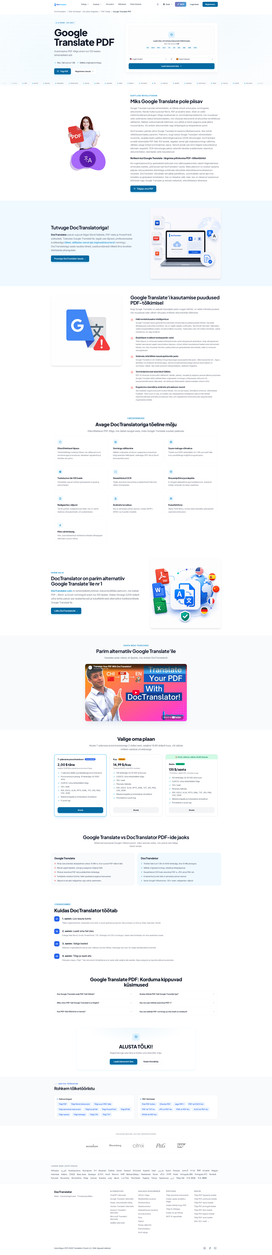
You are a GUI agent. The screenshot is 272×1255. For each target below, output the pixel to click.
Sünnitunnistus (144, 1202)
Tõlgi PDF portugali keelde (205, 1206)
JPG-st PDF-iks (165, 1109)
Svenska (102, 1178)
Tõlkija (84, 4)
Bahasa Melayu (132, 1174)
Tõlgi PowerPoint (109, 1109)
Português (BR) (186, 1174)
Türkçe (154, 1178)
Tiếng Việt (180, 1178)
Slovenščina (76, 1178)
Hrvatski (206, 1170)
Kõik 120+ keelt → (201, 1221)
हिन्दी (198, 1170)
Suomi (168, 1170)
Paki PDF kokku (148, 1104)
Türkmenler (135, 1178)
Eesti (154, 1170)
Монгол (115, 1174)
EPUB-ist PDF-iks (149, 1114)
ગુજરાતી (185, 1170)
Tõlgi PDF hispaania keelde (205, 1195)
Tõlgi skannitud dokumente (177, 1195)
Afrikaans (55, 1170)
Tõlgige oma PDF (145, 188)
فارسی (161, 1170)
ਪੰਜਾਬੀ (168, 1174)
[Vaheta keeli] (171, 59)
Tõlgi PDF (64, 71)
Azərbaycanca (74, 1170)
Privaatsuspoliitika (84, 1196)
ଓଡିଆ (162, 1174)
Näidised (122, 4)
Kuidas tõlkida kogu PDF (176, 1205)
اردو (172, 1178)
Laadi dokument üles (123, 1061)
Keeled (96, 4)
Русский (54, 1178)
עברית (192, 1170)
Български (87, 1170)
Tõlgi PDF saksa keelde (203, 1202)
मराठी (122, 1174)
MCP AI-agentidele (174, 1216)
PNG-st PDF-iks (182, 1109)
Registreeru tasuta (83, 71)
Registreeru (210, 4)
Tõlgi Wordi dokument (80, 1104)
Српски (93, 1178)
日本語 (72, 1174)
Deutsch (127, 1170)
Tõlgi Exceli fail (91, 1109)
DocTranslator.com (61, 590)
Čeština (111, 1170)
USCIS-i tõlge (143, 1195)
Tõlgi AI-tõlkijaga (173, 1209)
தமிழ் (110, 1178)
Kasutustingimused (68, 1196)
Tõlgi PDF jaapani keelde (204, 1214)
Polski (175, 1174)
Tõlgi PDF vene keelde (203, 1217)
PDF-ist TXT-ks (148, 1109)
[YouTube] (215, 1248)
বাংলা (95, 1170)
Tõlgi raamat (64, 1114)
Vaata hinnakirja (150, 1061)
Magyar (215, 1170)
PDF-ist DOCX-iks (195, 1104)
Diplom (141, 1221)
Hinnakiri (110, 4)
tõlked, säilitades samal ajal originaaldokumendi (89, 242)
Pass (140, 1217)
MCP (182, 4)
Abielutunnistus (144, 1206)
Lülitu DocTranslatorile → (66, 611)
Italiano (64, 1174)
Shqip (85, 1178)
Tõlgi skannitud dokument (70, 1109)
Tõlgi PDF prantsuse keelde (205, 1199)
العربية (63, 1170)
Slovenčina (64, 1178)
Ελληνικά (137, 1170)
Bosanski (102, 1170)
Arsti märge (143, 1232)
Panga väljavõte (144, 1225)
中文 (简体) (191, 1178)
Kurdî (108, 1174)
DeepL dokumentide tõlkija (121, 1202)
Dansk (119, 1170)
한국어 (100, 1174)
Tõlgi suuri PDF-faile (102, 1104)
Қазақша (92, 1174)
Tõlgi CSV (94, 1114)
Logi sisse (194, 4)
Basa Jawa (81, 1174)
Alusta (80, 810)
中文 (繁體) (202, 1178)
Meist (56, 1196)
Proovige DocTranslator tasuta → (70, 258)
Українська (164, 1178)
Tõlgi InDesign (79, 1114)
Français (176, 1170)
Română (212, 1174)
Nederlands (146, 1174)
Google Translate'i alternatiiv (122, 1199)
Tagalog (145, 1178)
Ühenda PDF (165, 1104)
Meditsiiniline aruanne (147, 1199)
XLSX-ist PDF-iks (201, 1109)
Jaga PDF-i (179, 1104)
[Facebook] (209, 1248)
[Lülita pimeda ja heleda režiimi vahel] (157, 4)
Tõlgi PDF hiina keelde (203, 1210)
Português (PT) (201, 1174)
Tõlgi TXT (106, 1114)
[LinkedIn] (204, 1248)
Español (146, 1170)
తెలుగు (116, 1178)
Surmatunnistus (144, 1214)
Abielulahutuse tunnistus (148, 1210)
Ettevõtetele (135, 4)
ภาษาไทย (125, 1178)
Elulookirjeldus (144, 1229)
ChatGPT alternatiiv (118, 1195)
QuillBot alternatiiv (117, 1223)
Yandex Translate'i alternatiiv (122, 1206)
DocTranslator (63, 1192)
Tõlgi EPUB (125, 1109)
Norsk (155, 1174)
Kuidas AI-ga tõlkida (174, 1213)
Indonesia (55, 1174)
